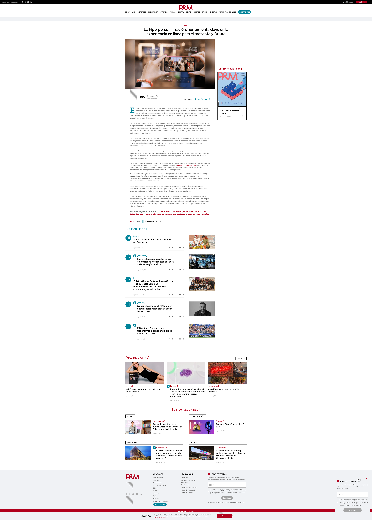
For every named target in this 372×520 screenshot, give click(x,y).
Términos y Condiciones (189, 487)
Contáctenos (185, 485)
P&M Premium (244, 12)
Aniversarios (161, 447)
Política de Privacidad (188, 490)
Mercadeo (142, 12)
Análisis (174, 386)
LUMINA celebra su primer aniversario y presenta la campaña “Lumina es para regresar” (169, 454)
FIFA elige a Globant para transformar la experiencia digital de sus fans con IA (154, 331)
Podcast (196, 12)
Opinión (205, 12)
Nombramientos (159, 421)
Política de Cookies (160, 518)
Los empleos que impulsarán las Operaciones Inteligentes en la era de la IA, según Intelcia (155, 261)
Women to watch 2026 (227, 12)
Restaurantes (213, 386)
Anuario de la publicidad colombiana (188, 481)
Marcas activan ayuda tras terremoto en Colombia (153, 241)
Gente (188, 12)
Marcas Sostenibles (168, 12)
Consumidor (153, 12)
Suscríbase (361, 2)
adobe (139, 221)
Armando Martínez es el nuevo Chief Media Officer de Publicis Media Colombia (168, 427)
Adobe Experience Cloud (186, 165)
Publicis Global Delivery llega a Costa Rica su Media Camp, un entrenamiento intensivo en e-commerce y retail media (153, 285)
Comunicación (130, 12)
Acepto (224, 516)
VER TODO (241, 358)
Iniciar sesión (349, 2)
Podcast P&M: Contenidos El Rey (230, 425)
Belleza (129, 386)
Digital (181, 12)
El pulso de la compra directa (229, 111)
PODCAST (220, 421)
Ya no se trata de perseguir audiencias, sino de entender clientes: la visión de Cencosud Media (230, 454)
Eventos (213, 12)
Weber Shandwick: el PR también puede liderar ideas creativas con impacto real (154, 308)
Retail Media (221, 447)
